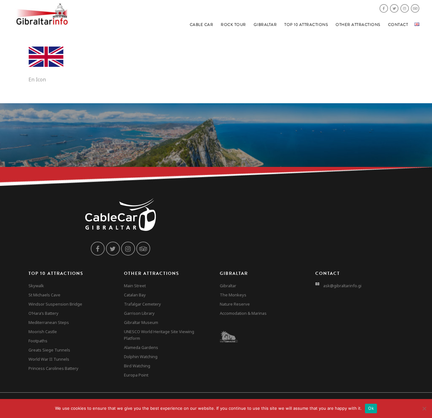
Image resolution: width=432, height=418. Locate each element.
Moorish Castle (42, 331)
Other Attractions (358, 25)
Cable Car (201, 25)
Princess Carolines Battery (53, 368)
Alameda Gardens (141, 347)
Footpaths (37, 341)
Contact (398, 25)
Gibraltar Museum (141, 322)
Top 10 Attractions (306, 25)
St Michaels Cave (44, 295)
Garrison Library (139, 313)
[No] (424, 408)
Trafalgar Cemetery (142, 304)
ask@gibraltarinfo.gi (342, 285)
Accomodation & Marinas (243, 313)
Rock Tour (233, 25)
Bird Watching (137, 366)
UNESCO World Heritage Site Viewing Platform (159, 335)
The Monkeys (233, 295)
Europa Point (136, 375)
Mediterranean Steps (48, 322)
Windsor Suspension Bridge (55, 304)
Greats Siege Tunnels (49, 350)
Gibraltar (265, 25)
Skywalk (36, 285)
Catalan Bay (135, 295)
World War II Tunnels (48, 359)
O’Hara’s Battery (43, 313)
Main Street (135, 285)
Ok (371, 408)
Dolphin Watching (140, 356)
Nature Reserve (235, 304)
